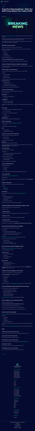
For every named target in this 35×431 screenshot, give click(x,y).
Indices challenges (16, 394)
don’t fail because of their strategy (10, 35)
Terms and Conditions (17, 424)
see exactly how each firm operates (15, 283)
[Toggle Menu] (33, 1)
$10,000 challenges (17, 372)
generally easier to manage (24, 341)
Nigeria (15, 407)
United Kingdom (16, 401)
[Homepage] (5, 1)
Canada (15, 402)
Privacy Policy (17, 423)
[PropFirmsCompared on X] (17, 427)
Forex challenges (16, 389)
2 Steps (15, 384)
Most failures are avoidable (5, 297)
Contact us (15, 417)
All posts (4, 354)
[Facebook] (14, 427)
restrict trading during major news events (12, 175)
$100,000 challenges (17, 376)
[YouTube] (20, 427)
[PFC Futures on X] (18, 427)
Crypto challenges (16, 393)
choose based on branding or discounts (11, 248)
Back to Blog (4, 4)
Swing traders (5, 187)
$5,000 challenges (16, 371)
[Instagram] (16, 427)
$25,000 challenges (17, 373)
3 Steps (15, 385)
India (14, 406)
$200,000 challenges (17, 377)
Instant (15, 381)
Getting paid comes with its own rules (20, 193)
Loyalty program (16, 411)
